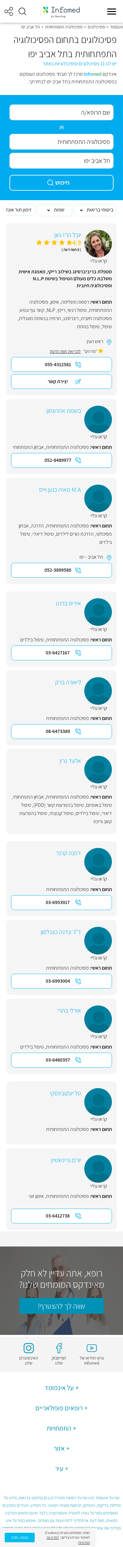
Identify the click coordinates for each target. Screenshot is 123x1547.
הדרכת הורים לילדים (75, 534)
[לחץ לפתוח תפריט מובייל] (111, 11)
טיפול (107, 326)
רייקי (61, 310)
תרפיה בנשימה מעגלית (40, 318)
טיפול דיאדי (43, 534)
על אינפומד (59, 1387)
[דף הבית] (61, 11)
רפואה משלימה (75, 302)
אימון (54, 302)
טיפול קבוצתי (61, 813)
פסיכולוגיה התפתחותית (63, 26)
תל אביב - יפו (91, 557)
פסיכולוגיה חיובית (96, 318)
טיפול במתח (88, 326)
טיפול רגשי (77, 310)
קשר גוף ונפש (32, 310)
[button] (22, 11)
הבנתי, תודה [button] (19, 1537)
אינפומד (116, 26)
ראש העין (95, 341)
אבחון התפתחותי (28, 447)
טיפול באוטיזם (99, 805)
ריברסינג (71, 318)
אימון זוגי (36, 1196)
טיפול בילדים (32, 639)
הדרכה (37, 525)
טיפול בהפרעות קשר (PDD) (58, 805)
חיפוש (62, 182)
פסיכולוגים (96, 26)
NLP (51, 310)
